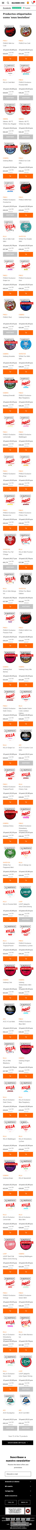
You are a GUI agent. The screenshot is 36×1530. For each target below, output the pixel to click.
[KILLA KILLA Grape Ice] (10, 735)
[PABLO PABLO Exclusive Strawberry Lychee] (26, 931)
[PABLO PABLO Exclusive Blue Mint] (26, 1009)
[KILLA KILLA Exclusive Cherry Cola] (26, 775)
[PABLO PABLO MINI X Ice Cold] (26, 618)
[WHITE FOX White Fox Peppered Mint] (10, 853)
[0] (32, 3)
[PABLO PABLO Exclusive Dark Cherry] (10, 696)
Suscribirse (25, 1474)
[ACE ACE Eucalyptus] (10, 1401)
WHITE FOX (22, 236)
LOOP (20, 901)
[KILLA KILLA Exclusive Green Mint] (10, 1362)
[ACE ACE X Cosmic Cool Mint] (26, 735)
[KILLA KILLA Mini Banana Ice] (26, 1322)
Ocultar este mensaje (19, 1524)
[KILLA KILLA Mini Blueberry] (10, 1048)
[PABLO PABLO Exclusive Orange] (10, 1283)
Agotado (10, 98)
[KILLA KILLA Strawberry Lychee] (26, 1127)
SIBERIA (5, 119)
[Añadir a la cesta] (10, 58)
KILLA (4, 80)
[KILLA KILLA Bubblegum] (10, 1127)
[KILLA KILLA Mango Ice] (26, 853)
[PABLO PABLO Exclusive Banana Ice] (10, 501)
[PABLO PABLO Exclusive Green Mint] (26, 1283)
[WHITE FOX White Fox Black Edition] (26, 579)
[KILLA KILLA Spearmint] (26, 1166)
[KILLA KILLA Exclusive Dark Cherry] (10, 1088)
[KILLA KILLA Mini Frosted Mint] (26, 540)
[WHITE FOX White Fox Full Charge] (10, 540)
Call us (11, 1502)
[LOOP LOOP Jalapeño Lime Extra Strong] (26, 892)
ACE (20, 745)
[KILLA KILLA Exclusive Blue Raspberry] (26, 1088)
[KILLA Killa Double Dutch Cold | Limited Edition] (26, 696)
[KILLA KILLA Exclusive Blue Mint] (26, 1205)
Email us (24, 1502)
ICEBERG (5, 158)
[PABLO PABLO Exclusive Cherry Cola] (26, 501)
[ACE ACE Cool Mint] (26, 1401)
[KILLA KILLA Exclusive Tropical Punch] (10, 931)
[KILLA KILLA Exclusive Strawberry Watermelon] (10, 1322)
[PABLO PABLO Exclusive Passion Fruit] (10, 618)
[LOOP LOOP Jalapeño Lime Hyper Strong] (26, 1362)
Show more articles (17, 1443)
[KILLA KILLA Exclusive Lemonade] (10, 1205)
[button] (3, 3)
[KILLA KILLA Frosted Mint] (10, 892)
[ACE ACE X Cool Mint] (10, 1009)
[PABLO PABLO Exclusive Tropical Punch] (10, 775)
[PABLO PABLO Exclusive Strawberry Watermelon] (26, 814)
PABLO (5, 40)
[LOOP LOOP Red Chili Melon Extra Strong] (10, 1244)
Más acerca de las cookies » (18, 1528)
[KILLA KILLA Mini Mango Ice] (10, 579)
